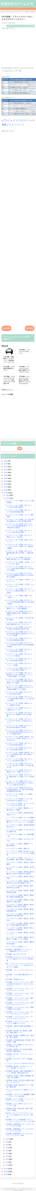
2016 (6, 490)
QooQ (21, 1190)
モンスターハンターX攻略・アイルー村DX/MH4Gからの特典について (18, 799)
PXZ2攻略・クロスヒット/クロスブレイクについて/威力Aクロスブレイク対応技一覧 (19, 958)
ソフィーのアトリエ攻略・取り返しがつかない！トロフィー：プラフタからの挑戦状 (19, 853)
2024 (6, 467)
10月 (7, 1139)
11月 (7, 498)
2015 (6, 493)
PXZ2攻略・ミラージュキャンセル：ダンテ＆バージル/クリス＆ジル (19, 1017)
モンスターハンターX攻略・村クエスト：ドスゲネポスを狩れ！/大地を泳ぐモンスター (19, 720)
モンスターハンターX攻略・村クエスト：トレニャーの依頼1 (19, 655)
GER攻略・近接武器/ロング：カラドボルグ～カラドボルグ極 (19, 1130)
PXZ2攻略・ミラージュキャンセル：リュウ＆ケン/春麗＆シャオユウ (19, 1022)
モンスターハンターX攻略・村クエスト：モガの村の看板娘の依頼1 (19, 639)
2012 (6, 1174)
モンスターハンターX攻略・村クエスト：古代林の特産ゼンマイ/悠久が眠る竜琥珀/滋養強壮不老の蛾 (19, 789)
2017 (6, 487)
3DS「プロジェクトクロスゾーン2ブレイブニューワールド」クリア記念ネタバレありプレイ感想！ (19, 965)
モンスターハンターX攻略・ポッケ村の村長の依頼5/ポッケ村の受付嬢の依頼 (19, 520)
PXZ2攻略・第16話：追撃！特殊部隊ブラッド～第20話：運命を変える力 (19, 1072)
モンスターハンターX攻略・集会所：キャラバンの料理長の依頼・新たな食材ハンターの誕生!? (19, 754)
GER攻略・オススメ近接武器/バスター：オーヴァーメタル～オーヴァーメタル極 (19, 1120)
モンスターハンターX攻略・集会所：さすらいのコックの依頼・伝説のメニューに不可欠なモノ (19, 738)
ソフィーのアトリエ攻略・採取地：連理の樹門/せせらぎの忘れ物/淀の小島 (19, 882)
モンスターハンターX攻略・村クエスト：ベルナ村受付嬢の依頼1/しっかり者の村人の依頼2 (19, 698)
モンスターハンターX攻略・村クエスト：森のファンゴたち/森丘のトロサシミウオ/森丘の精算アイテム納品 (19, 687)
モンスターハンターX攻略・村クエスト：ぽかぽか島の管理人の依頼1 (19, 726)
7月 (7, 1147)
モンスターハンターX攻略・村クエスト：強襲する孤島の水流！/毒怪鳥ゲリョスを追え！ (19, 613)
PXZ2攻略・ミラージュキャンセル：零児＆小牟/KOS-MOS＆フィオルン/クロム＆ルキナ (19, 984)
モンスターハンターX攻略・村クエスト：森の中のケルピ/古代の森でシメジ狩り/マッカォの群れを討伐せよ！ (19, 783)
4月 (7, 1156)
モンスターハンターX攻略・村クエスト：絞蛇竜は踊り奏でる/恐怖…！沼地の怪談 (19, 552)
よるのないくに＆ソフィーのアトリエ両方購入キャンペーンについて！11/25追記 (19, 821)
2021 (6, 475)
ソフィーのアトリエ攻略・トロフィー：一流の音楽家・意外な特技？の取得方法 (19, 858)
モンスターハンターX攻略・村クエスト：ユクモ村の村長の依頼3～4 (19, 650)
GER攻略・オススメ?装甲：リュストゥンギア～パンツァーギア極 (19, 1100)
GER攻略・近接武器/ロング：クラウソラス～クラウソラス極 (19, 1125)
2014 (6, 1169)
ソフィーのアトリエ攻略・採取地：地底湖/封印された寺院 (19, 886)
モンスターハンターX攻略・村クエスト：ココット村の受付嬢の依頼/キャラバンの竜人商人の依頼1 (19, 525)
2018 (6, 484)
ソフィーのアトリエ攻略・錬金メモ (17, 848)
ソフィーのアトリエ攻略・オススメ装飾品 (19, 817)
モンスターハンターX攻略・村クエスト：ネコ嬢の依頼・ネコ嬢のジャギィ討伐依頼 (19, 776)
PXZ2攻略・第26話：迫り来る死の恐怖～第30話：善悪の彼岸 (19, 1050)
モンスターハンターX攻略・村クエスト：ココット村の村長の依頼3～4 (19, 669)
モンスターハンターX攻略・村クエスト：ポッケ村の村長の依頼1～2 (19, 748)
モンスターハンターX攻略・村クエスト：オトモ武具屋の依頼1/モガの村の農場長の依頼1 (19, 644)
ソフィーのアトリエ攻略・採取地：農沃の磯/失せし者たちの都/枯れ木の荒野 (19, 872)
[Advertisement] (18, 47)
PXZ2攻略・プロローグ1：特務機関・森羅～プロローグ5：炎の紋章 (19, 1095)
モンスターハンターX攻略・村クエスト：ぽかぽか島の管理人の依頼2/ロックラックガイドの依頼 (19, 633)
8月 (7, 1145)
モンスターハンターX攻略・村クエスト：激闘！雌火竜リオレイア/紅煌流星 (19, 558)
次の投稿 (6, 328)
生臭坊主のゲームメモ (17, 4)
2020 (6, 478)
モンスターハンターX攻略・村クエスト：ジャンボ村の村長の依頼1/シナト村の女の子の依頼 (19, 568)
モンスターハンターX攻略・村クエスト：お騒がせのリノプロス (19, 709)
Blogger (21, 1183)
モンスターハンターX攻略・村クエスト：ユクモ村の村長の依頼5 (19, 506)
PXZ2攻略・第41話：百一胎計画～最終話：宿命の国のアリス (18, 1031)
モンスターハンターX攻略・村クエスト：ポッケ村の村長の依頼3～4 (19, 659)
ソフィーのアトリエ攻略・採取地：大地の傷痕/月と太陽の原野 (19, 900)
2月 (7, 1162)
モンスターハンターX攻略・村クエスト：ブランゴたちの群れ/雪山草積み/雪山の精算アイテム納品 (19, 681)
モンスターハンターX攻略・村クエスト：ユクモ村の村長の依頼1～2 (19, 744)
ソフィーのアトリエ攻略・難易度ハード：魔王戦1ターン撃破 (19, 809)
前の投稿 (29, 328)
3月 (7, 1159)
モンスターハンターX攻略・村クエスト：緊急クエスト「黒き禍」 (19, 536)
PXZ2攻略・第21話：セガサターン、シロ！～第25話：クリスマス (18, 1067)
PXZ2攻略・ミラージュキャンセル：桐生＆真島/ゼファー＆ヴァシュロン (19, 999)
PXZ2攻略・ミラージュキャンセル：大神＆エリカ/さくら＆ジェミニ (19, 1003)
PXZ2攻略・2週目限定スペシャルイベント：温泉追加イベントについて (19, 950)
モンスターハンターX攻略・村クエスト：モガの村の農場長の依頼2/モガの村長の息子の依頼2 (19, 575)
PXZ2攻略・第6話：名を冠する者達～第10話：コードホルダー (19, 1081)
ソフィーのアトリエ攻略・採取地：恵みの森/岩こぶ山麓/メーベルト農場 (19, 938)
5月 (7, 1153)
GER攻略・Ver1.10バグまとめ (15, 954)
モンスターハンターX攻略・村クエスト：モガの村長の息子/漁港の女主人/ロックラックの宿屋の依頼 (19, 732)
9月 (7, 1142)
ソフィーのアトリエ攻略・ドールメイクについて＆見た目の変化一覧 (19, 804)
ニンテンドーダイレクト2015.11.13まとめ (19, 1063)
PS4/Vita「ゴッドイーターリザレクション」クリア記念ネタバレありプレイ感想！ (19, 1114)
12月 (7, 495)
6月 (7, 1150)
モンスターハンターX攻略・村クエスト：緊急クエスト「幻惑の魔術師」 (19, 607)
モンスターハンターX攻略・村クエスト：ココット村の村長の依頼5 (19, 531)
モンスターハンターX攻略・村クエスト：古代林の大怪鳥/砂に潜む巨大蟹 (19, 628)
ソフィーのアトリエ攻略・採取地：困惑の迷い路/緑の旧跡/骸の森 (19, 896)
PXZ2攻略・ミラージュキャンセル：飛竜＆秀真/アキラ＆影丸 (19, 1008)
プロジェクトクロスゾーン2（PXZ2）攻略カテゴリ (17, 338)
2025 (6, 464)
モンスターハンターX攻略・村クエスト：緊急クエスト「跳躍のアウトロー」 (19, 771)
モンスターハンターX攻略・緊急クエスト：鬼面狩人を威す (18, 704)
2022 (6, 472)
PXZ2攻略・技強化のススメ (14, 979)
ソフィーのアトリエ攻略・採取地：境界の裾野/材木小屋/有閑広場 (19, 914)
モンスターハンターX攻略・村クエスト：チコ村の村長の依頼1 (19, 693)
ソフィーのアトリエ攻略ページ (16, 946)
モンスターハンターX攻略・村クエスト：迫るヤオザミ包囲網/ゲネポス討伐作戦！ (19, 714)
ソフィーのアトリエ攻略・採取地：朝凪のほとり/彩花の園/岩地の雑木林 (19, 924)
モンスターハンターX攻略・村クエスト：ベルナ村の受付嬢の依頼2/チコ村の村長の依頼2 (19, 602)
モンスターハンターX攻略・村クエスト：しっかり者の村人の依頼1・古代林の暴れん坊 (19, 765)
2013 (6, 1171)
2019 (6, 481)
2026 (6, 461)
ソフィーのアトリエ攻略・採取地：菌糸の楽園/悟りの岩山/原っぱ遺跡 (19, 905)
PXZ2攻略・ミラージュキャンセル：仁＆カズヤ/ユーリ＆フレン (19, 994)
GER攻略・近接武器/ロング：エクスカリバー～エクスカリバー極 (19, 1134)
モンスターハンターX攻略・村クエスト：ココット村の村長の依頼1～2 (19, 760)
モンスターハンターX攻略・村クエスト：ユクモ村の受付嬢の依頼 (19, 511)
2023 (6, 469)
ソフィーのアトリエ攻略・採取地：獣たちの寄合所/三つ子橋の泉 (19, 928)
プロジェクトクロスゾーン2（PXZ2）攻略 (20, 26)
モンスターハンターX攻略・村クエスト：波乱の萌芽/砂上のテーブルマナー (19, 623)
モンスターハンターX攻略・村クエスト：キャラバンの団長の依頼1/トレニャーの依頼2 (19, 590)
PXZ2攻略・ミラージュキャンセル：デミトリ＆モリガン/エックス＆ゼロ (19, 1013)
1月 (7, 1165)
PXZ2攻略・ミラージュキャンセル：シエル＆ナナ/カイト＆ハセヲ (19, 989)
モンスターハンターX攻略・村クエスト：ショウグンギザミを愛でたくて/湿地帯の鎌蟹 (19, 546)
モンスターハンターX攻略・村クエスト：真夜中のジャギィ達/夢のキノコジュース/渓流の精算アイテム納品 (19, 674)
